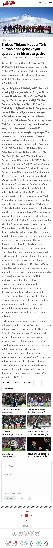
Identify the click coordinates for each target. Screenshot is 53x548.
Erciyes (6, 382)
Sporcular (28, 382)
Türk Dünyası (8, 389)
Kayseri (17, 382)
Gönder (10, 498)
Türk (38, 382)
